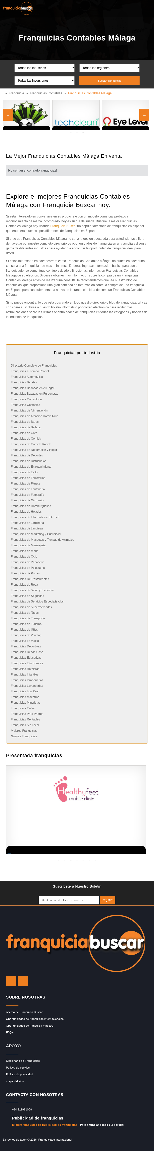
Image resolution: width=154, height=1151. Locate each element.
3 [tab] (83, 133)
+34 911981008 (22, 1109)
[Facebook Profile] (23, 981)
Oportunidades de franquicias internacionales (35, 1018)
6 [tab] (89, 861)
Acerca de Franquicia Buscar (24, 1012)
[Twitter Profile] (11, 981)
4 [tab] (77, 861)
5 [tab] (83, 861)
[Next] (144, 115)
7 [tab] (95, 861)
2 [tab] (77, 133)
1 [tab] (71, 133)
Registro (107, 900)
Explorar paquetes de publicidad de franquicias (44, 1124)
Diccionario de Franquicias (23, 1060)
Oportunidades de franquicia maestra (29, 1025)
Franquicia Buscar (63, 226)
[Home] (4, 93)
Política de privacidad (19, 1074)
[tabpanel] (125, 115)
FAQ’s (10, 1032)
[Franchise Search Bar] (138, 7)
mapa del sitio (15, 1081)
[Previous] (8, 115)
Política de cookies (18, 1067)
